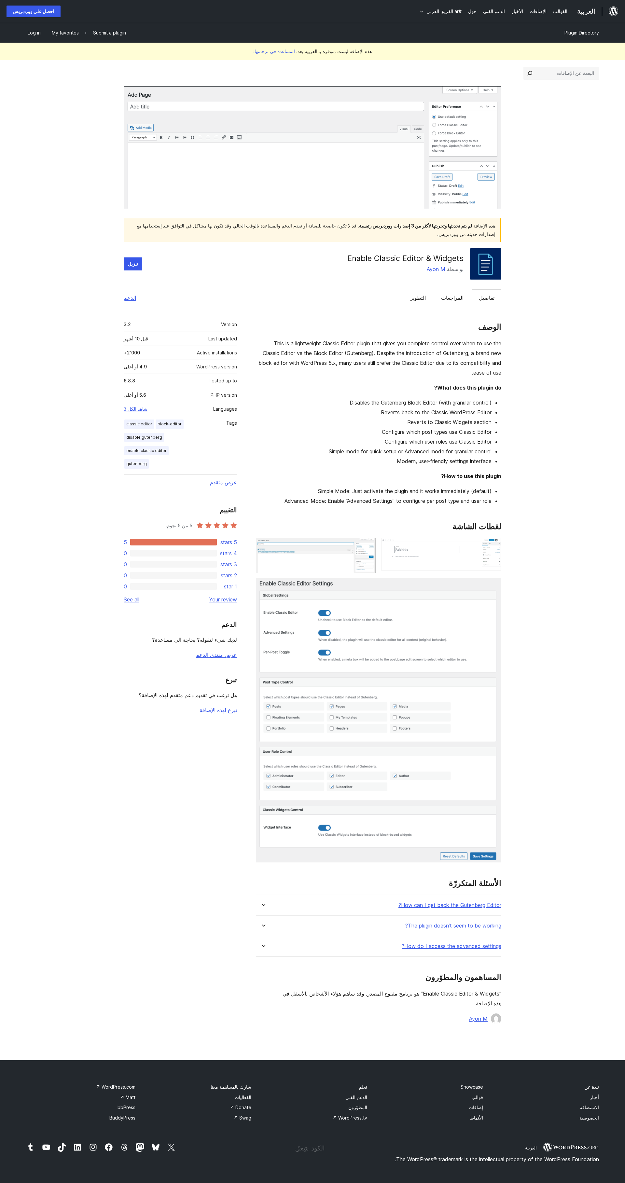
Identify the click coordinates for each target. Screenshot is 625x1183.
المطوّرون (357, 1107)
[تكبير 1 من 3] (492, 546)
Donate (240, 1107)
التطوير (418, 298)
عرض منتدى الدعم (216, 655)
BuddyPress (122, 1118)
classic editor (139, 423)
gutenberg (136, 463)
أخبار (594, 1097)
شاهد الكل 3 (135, 409)
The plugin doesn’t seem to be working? (453, 926)
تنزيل (133, 264)
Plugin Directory (581, 32)
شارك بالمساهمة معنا (231, 1087)
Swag (242, 1118)
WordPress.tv (350, 1118)
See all (131, 599)
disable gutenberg (144, 437)
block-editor (170, 423)
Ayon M (436, 269)
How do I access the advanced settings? (451, 946)
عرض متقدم (223, 482)
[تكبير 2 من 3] (367, 546)
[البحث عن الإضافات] (529, 73)
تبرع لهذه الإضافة (218, 710)
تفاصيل (486, 298)
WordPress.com (115, 1087)
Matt (127, 1097)
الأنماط (476, 1118)
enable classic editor (146, 450)
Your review (223, 599)
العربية (531, 1147)
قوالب (477, 1097)
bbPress (126, 1107)
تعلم (363, 1087)
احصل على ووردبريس (33, 11)
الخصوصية (589, 1118)
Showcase (472, 1087)
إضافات (476, 1107)
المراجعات (452, 298)
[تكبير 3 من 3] (492, 587)
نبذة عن (591, 1087)
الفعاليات (243, 1097)
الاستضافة (589, 1107)
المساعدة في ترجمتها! (274, 51)
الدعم (130, 298)
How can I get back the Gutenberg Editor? (449, 905)
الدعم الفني (356, 1097)
